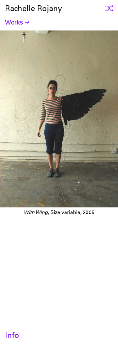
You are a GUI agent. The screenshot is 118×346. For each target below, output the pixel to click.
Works (14, 22)
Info (12, 336)
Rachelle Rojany (59, 258)
